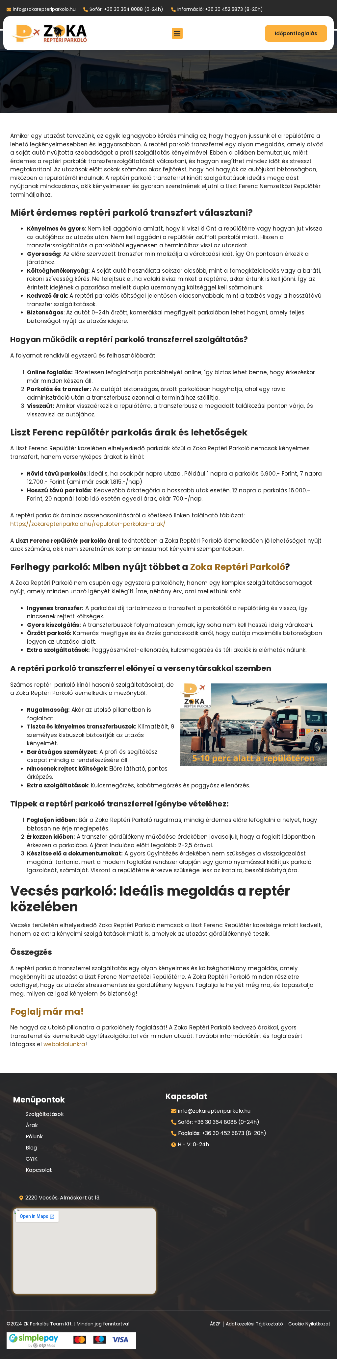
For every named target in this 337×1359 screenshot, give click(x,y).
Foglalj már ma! (47, 1011)
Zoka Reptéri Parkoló (237, 567)
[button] (177, 33)
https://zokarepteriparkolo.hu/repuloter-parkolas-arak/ (88, 524)
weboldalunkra (64, 1044)
